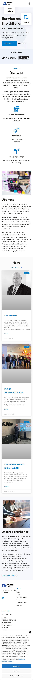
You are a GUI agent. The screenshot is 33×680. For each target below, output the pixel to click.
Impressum (11, 661)
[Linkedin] (3, 598)
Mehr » (6, 334)
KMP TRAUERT (10, 315)
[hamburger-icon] (29, 3)
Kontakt (26, 22)
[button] (30, 632)
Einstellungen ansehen (16, 676)
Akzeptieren (16, 666)
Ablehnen (16, 671)
